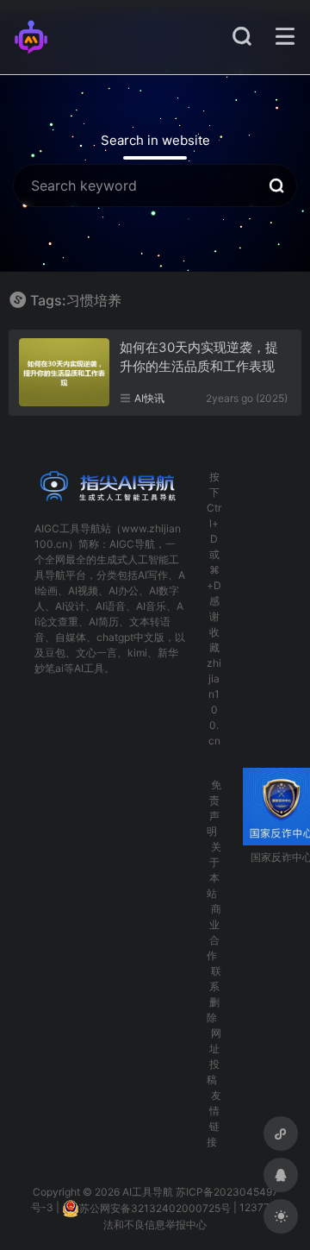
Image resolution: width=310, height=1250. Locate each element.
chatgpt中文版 (130, 637)
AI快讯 (149, 398)
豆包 (55, 652)
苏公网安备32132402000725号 (155, 1208)
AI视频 (83, 590)
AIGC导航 (132, 543)
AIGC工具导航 (67, 528)
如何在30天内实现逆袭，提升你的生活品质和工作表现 (199, 356)
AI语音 (111, 606)
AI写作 (153, 574)
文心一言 (96, 652)
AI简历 (104, 621)
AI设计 (70, 606)
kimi (137, 652)
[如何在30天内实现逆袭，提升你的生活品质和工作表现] (64, 372)
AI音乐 (151, 606)
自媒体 (70, 637)
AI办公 (123, 590)
